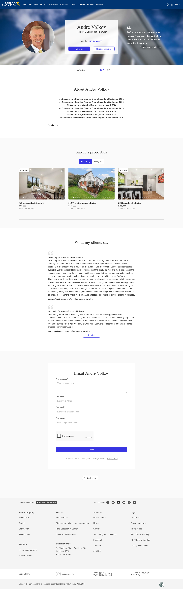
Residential (24, 518)
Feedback (97, 540)
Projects (90, 4)
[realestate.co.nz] (67, 574)
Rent (36, 4)
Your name (60, 396)
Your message (61, 379)
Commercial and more (66, 534)
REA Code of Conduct (140, 540)
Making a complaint (139, 546)
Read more (53, 125)
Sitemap (97, 546)
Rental (22, 523)
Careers (96, 529)
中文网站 (97, 551)
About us (99, 4)
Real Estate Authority (140, 534)
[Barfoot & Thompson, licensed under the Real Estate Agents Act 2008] (11, 3)
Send (91, 449)
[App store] (41, 502)
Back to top (91, 478)
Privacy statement (138, 523)
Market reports (99, 518)
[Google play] (51, 502)
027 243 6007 (95, 41)
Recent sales (24, 534)
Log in (177, 4)
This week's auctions (28, 550)
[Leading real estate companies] (143, 574)
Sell (30, 4)
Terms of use (136, 529)
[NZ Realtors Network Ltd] (104, 574)
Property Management (49, 4)
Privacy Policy (112, 459)
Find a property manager (67, 529)
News (95, 523)
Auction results (25, 556)
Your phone (60, 418)
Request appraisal (103, 49)
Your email (60, 407)
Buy (24, 4)
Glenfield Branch (99, 32)
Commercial (65, 4)
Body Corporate (78, 4)
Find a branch (62, 518)
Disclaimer (135, 518)
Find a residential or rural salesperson (72, 523)
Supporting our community (105, 534)
